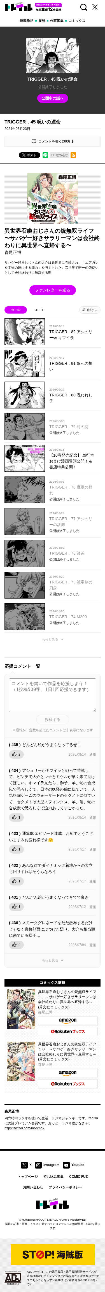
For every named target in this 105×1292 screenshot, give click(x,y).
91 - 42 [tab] (15, 310)
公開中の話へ (53, 98)
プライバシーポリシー (65, 1187)
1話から (92, 310)
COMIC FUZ (78, 1177)
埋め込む (62, 155)
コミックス (77, 21)
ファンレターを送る (52, 290)
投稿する (52, 719)
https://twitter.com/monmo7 (24, 1128)
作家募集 (57, 21)
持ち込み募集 (53, 1177)
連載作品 (26, 21)
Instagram (51, 1165)
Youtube (77, 1165)
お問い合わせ (33, 1187)
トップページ (28, 1177)
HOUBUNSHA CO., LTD (37, 1219)
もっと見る (50, 639)
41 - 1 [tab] (39, 310)
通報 (92, 754)
